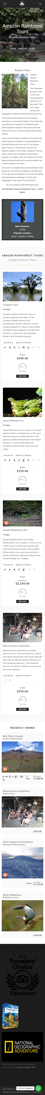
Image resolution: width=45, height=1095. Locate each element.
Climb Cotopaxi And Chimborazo (18, 841)
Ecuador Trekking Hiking (12, 739)
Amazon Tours (9, 794)
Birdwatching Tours (10, 897)
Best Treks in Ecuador (13, 735)
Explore (22, 376)
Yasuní (4, 141)
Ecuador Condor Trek (26, 1067)
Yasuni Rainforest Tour (13, 420)
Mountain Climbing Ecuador (14, 844)
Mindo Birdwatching (12, 894)
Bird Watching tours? (30, 185)
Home (13, 48)
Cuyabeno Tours (10, 304)
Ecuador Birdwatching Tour (15, 529)
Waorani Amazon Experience (16, 645)
